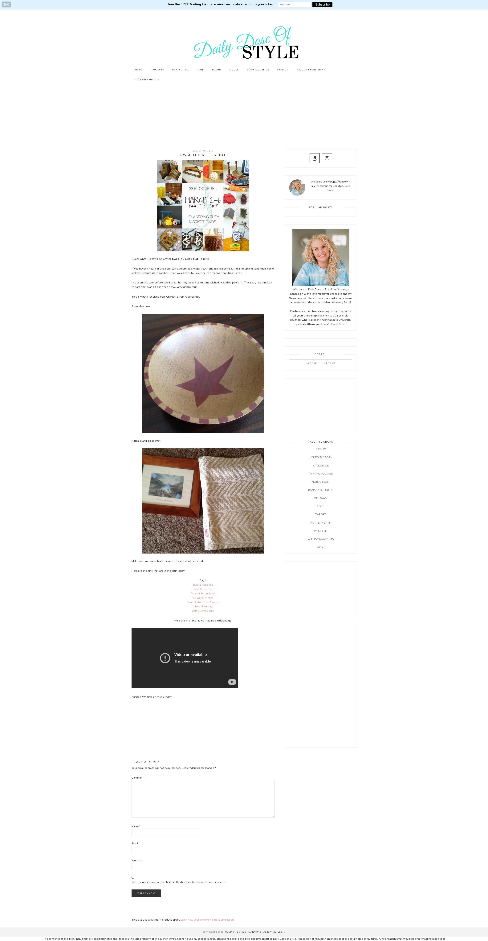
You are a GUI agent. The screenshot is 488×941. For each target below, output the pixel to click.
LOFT (320, 506)
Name (136, 826)
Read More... (338, 324)
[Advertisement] (244, 113)
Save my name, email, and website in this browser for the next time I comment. (179, 882)
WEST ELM (321, 530)
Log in (281, 932)
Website (137, 860)
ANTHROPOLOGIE (321, 473)
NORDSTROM (321, 481)
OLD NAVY (321, 498)
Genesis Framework (249, 932)
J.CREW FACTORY (320, 457)
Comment (139, 777)
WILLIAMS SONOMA (321, 538)
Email (136, 843)
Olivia (229, 932)
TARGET (320, 514)
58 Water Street (203, 597)
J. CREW (320, 449)
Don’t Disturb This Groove (203, 602)
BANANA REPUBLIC (320, 489)
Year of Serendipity (203, 593)
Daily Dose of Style (244, 42)
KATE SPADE (321, 465)
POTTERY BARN (320, 522)
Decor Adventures (203, 589)
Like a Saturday (203, 606)
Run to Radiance (203, 584)
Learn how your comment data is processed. (207, 919)
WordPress (269, 932)
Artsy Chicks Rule (203, 610)
